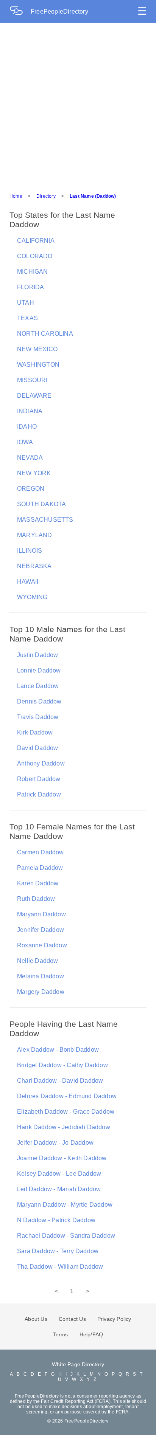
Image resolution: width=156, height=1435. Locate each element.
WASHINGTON (38, 364)
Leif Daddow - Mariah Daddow (59, 1189)
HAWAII (27, 581)
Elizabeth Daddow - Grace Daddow (65, 1111)
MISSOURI (32, 380)
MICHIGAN (32, 271)
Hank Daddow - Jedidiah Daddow (63, 1127)
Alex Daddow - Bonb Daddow (58, 1049)
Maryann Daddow (41, 914)
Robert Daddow (39, 779)
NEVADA (30, 457)
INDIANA (29, 411)
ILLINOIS (29, 550)
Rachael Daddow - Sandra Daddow (66, 1235)
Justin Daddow (37, 655)
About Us (36, 1319)
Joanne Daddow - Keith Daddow (62, 1158)
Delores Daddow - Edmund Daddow (67, 1096)
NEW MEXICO (37, 349)
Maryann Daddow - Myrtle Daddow (64, 1204)
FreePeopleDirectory (59, 11)
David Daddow (37, 748)
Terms (60, 1334)
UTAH (25, 302)
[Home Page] (20, 11)
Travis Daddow (38, 717)
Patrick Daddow (39, 794)
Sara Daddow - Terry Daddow (57, 1251)
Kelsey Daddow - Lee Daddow (59, 1173)
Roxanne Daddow (42, 945)
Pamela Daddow (40, 868)
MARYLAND (34, 535)
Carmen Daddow (40, 852)
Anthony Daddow (41, 763)
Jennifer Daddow (40, 930)
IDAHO (27, 426)
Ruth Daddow (36, 899)
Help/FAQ (91, 1334)
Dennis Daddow (39, 701)
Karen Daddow (37, 883)
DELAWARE (34, 395)
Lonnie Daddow (39, 670)
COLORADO (35, 256)
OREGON (30, 488)
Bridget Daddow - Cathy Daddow (62, 1065)
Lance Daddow (38, 686)
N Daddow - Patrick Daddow (56, 1220)
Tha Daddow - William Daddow (60, 1266)
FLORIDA (30, 287)
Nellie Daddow (37, 961)
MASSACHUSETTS (45, 519)
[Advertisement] (78, 104)
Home (15, 196)
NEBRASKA (34, 566)
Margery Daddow (40, 992)
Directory (46, 196)
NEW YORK (34, 473)
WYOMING (32, 597)
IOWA (25, 442)
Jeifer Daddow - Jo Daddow (55, 1142)
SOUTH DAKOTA (41, 504)
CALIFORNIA (36, 240)
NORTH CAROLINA (45, 333)
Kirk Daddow (35, 732)
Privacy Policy (114, 1319)
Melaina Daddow (40, 976)
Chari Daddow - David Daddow (60, 1080)
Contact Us (72, 1319)
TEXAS (27, 318)
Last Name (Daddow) (93, 196)
